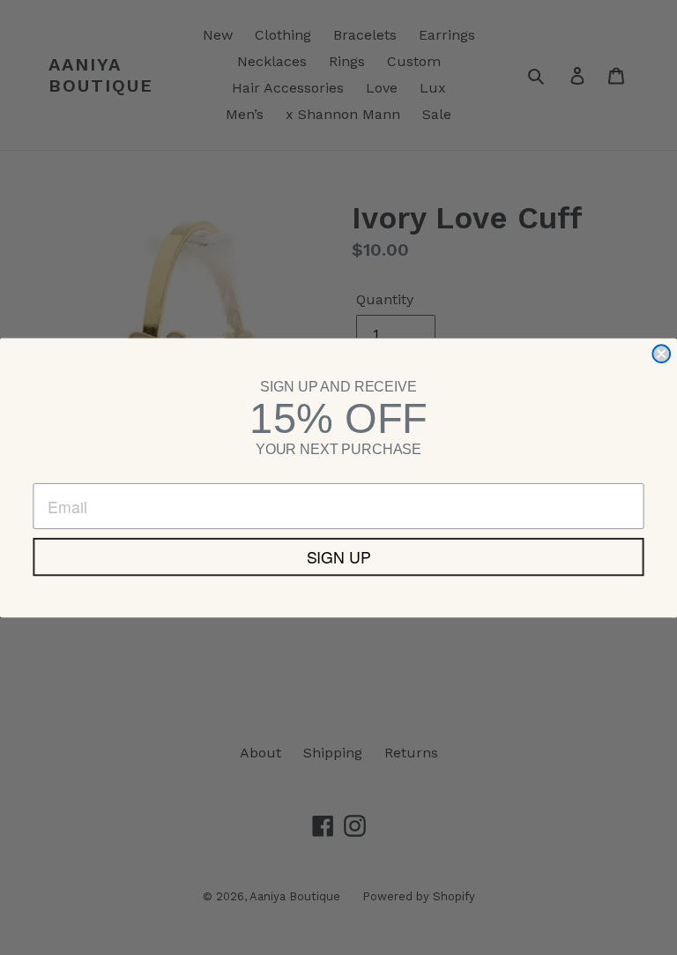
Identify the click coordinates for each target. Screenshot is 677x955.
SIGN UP (339, 556)
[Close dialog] (661, 353)
